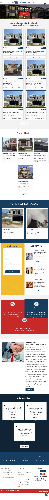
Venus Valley (37, 153)
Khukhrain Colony (22, 153)
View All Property (24, 123)
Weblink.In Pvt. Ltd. (16, 492)
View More (6, 236)
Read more (29, 389)
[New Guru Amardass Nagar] (10, 145)
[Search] (45, 4)
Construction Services (39, 265)
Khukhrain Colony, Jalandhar (33, 229)
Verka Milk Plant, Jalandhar (9, 229)
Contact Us (20, 484)
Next (46, 224)
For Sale (20, 47)
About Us (20, 472)
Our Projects (20, 478)
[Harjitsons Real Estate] (23, 2)
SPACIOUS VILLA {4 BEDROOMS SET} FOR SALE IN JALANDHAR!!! (12, 51)
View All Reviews (24, 446)
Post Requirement (28, 475)
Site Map (27, 484)
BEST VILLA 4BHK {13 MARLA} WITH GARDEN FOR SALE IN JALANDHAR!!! (34, 82)
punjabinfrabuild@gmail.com (40, 460)
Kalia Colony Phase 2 (23, 181)
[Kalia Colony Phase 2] (25, 172)
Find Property (28, 472)
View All (24, 194)
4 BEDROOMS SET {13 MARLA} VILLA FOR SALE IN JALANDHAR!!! (35, 51)
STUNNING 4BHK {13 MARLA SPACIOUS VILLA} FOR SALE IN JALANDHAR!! (35, 113)
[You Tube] (44, 474)
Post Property (21, 474)
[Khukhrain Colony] (25, 145)
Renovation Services (38, 279)
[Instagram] (43, 474)
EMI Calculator (20, 482)
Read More (13, 414)
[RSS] (19, 487)
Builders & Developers (39, 250)
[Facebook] (41, 474)
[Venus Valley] (41, 145)
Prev (3, 224)
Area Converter (27, 478)
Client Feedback (27, 482)
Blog (19, 470)
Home (26, 470)
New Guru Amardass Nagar (9, 153)
